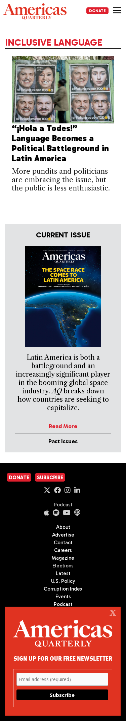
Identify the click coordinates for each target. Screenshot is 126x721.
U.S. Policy (63, 581)
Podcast (63, 505)
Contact (63, 543)
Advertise (63, 535)
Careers (63, 550)
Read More (63, 426)
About (63, 527)
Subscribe (50, 478)
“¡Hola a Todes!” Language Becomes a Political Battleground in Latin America (60, 143)
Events (63, 597)
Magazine (63, 558)
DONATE (97, 11)
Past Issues (63, 441)
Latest (63, 573)
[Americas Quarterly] (35, 11)
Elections (63, 566)
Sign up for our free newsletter (62, 658)
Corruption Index (63, 589)
